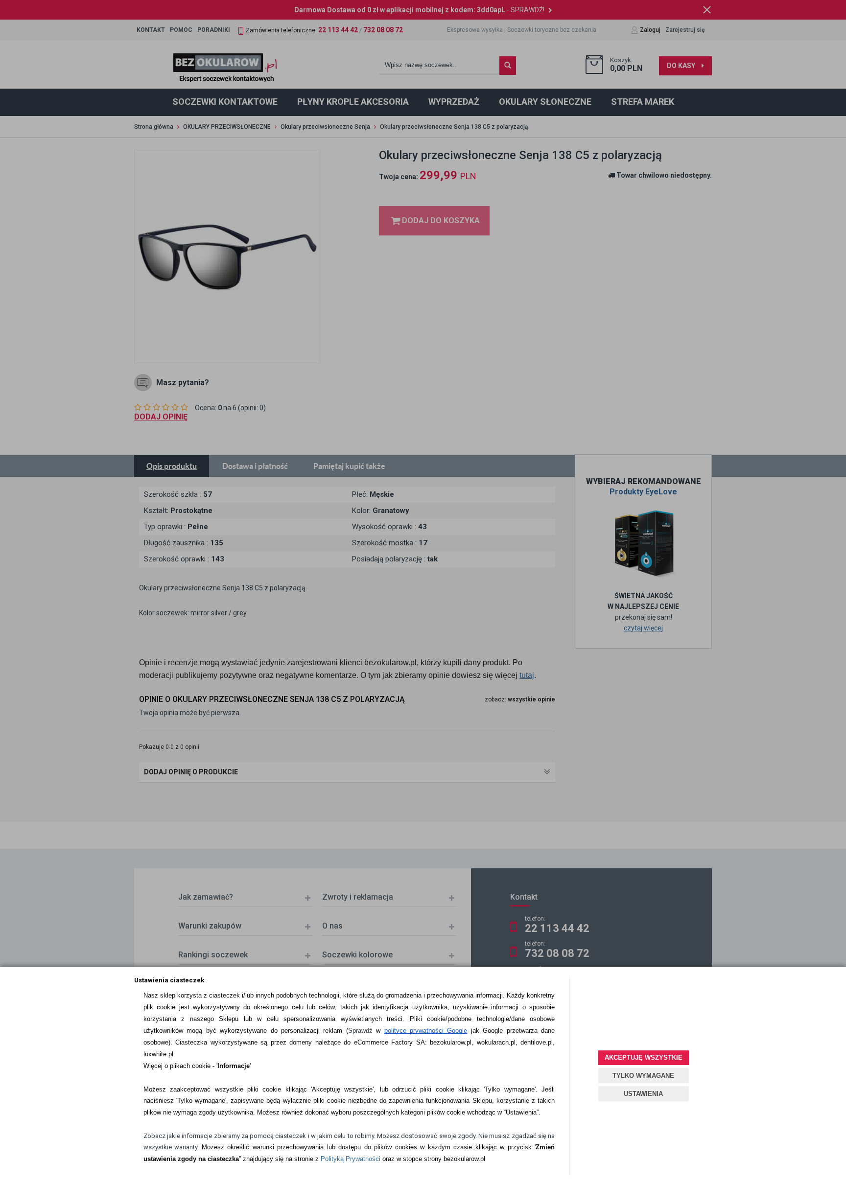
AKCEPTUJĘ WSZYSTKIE (643, 1057)
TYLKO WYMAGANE (643, 1075)
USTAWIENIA (643, 1093)
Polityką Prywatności (350, 1158)
